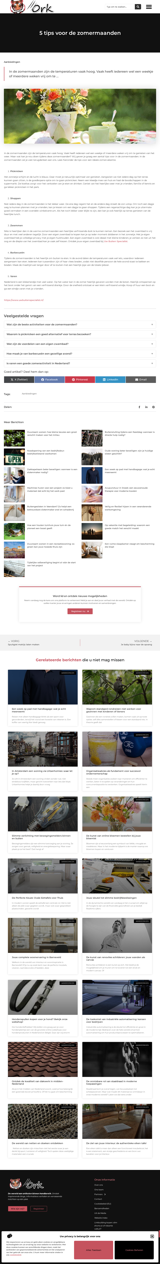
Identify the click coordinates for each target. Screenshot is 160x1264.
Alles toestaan (93, 1250)
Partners (98, 1194)
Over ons (98, 1185)
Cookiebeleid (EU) (102, 1204)
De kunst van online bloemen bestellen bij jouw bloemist (113, 837)
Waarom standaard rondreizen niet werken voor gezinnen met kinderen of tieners (113, 710)
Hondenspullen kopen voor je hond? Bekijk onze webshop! (40, 1020)
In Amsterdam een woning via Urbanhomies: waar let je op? (42, 772)
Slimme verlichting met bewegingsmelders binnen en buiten (41, 837)
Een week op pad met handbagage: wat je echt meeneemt (39, 710)
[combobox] (120, 6)
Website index (100, 1218)
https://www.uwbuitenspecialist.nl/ (24, 300)
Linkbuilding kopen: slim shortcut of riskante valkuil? (105, 1225)
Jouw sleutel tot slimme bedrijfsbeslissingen (111, 897)
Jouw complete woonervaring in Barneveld (36, 957)
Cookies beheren (134, 1250)
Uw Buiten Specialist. (116, 241)
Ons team (99, 1189)
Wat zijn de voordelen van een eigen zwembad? (80, 343)
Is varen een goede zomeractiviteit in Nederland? (80, 363)
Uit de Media (100, 1213)
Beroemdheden (101, 1208)
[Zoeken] (138, 6)
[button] (152, 1236)
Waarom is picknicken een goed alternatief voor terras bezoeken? (80, 334)
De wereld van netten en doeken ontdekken (37, 1143)
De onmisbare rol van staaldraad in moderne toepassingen (111, 1082)
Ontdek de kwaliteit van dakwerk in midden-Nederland (37, 1082)
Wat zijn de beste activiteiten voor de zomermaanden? (80, 324)
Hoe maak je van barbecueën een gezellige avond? (80, 353)
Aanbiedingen (12, 62)
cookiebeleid (15, 1255)
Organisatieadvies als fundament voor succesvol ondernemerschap (113, 772)
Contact (98, 1199)
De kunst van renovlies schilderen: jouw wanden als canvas (115, 958)
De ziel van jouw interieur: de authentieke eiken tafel (116, 1143)
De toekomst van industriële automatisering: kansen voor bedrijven (116, 1020)
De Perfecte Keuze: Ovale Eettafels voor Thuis (37, 897)
